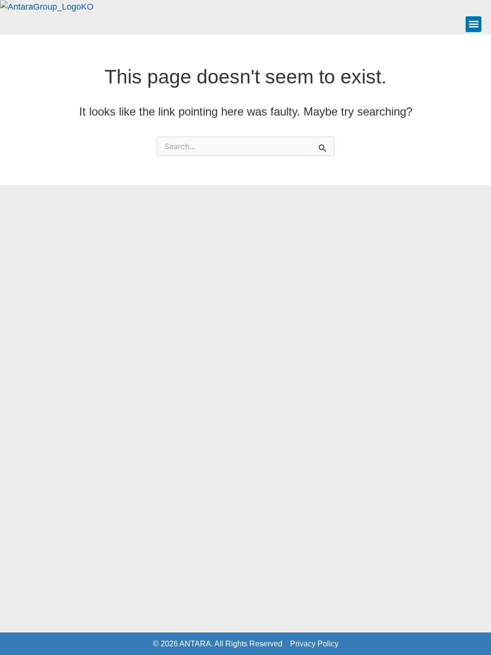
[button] (473, 24)
